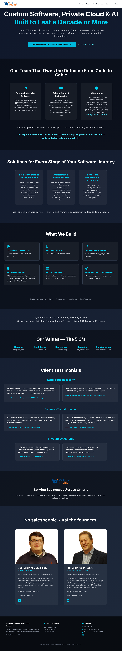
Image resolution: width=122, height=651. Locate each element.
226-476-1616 (88, 44)
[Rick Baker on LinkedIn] (68, 600)
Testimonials (98, 4)
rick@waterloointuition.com (77, 591)
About (88, 4)
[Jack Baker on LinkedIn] (19, 600)
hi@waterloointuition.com (91, 629)
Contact (109, 4)
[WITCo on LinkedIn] (83, 635)
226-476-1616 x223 (74, 595)
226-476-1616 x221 (25, 595)
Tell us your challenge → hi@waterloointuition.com (52, 44)
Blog (116, 4)
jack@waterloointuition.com (28, 591)
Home (81, 4)
